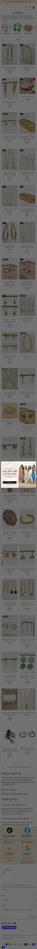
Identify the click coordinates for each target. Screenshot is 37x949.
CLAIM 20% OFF (10, 482)
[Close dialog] (35, 462)
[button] (9, 484)
